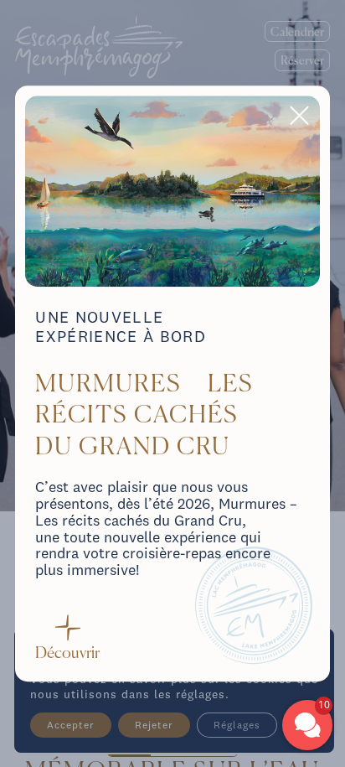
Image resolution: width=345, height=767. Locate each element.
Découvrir (67, 653)
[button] (307, 725)
